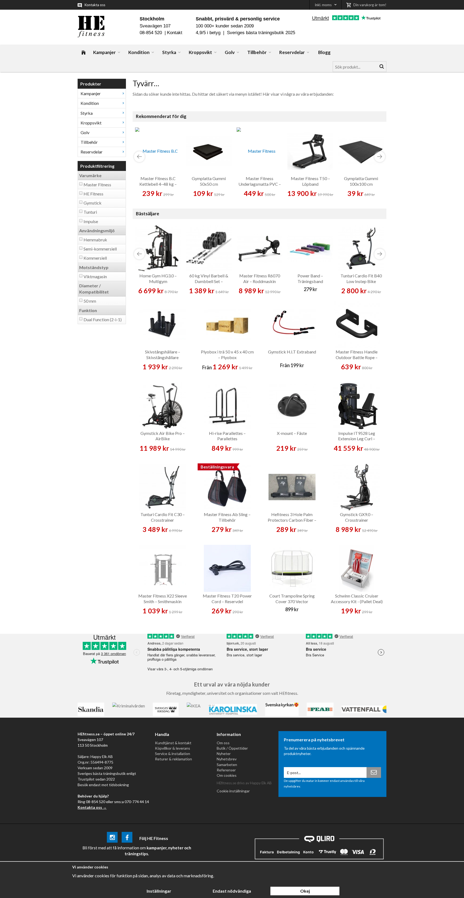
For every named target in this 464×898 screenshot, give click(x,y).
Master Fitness (97, 184)
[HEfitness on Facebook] (127, 838)
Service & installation (172, 753)
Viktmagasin (95, 276)
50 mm (90, 300)
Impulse (91, 221)
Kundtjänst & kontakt (173, 742)
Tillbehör (257, 52)
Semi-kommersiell (100, 248)
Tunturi (90, 211)
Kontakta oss (95, 5)
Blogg (324, 52)
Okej (305, 890)
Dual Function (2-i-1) (103, 319)
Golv (230, 52)
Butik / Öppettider (232, 748)
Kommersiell (95, 257)
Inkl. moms (323, 5)
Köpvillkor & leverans (172, 748)
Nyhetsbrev (227, 759)
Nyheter (224, 753)
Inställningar (159, 890)
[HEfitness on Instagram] (112, 838)
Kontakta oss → (92, 807)
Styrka (169, 52)
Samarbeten (227, 764)
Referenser (226, 770)
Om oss (223, 742)
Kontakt (174, 32)
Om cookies (227, 775)
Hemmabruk (95, 239)
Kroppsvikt (200, 52)
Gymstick (93, 202)
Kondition (139, 52)
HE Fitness (93, 193)
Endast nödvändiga (232, 890)
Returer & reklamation (173, 759)
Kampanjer (104, 52)
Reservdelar (292, 52)
